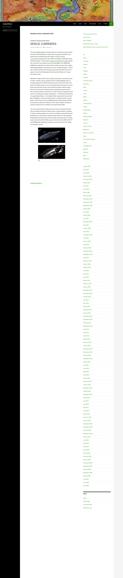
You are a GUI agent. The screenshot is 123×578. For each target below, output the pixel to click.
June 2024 (86, 212)
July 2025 (86, 186)
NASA (85, 97)
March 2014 (86, 306)
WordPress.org (87, 508)
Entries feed (86, 501)
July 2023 (86, 218)
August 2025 (86, 182)
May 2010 (86, 446)
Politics (85, 113)
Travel (85, 142)
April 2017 (86, 244)
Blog (99, 23)
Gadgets (85, 71)
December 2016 (87, 251)
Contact (105, 23)
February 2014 (87, 309)
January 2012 (87, 384)
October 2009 (87, 469)
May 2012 (86, 371)
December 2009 (87, 463)
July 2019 (86, 238)
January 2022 (87, 228)
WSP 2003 (86, 159)
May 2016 (86, 257)
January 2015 (87, 287)
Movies (85, 90)
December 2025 (87, 179)
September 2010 (87, 433)
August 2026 (86, 166)
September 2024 (87, 205)
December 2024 (87, 199)
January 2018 (87, 241)
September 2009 (87, 472)
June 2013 (86, 329)
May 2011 (86, 407)
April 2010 (86, 450)
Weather (85, 149)
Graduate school (87, 80)
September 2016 (87, 254)
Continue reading (36, 183)
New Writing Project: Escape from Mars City (95, 47)
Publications (92, 23)
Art (84, 54)
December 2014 (87, 290)
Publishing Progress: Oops (90, 44)
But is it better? (87, 40)
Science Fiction (41, 40)
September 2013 (87, 326)
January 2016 (87, 264)
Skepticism (86, 129)
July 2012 (86, 365)
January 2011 (87, 420)
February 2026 (87, 176)
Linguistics (86, 84)
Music (85, 93)
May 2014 (86, 303)
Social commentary (88, 133)
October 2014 (87, 296)
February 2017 (87, 248)
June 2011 (86, 404)
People (85, 106)
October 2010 (87, 430)
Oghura (85, 100)
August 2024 (86, 208)
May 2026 (86, 169)
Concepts (33, 40)
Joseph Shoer (7, 24)
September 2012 (87, 358)
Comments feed (87, 504)
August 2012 (86, 362)
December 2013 (87, 316)
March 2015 (86, 280)
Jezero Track (86, 37)
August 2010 (86, 437)
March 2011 (86, 414)
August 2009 (86, 476)
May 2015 (86, 274)
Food (84, 67)
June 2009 (86, 482)
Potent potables (87, 116)
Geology (85, 77)
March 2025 (86, 192)
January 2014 (87, 313)
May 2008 (86, 485)
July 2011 (86, 401)
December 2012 (87, 349)
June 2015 (86, 270)
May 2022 (86, 225)
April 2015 (86, 277)
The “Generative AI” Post (90, 34)
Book (80, 23)
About (74, 23)
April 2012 (86, 375)
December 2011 (87, 388)
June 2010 (86, 443)
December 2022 (87, 221)
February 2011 (87, 417)
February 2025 (87, 195)
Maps (85, 23)
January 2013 (87, 345)
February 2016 (87, 261)
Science (85, 123)
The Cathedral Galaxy (89, 139)
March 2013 (86, 339)
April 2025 (86, 189)
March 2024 (86, 215)
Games (85, 74)
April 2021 (86, 231)
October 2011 (87, 391)
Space (47, 40)
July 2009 (86, 479)
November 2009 (87, 466)
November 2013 (87, 319)
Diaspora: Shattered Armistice (59, 61)
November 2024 (87, 202)
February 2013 (87, 342)
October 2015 (87, 267)
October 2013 (87, 322)
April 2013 (86, 336)
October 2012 (87, 355)
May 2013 (86, 332)
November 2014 (87, 293)
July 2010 (86, 440)
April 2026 (86, 173)
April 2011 (86, 410)
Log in (85, 498)
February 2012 (87, 381)
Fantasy (85, 64)
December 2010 (87, 423)
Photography (86, 110)
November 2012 (87, 352)
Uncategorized (87, 146)
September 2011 (87, 394)
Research (85, 119)
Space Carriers (43, 44)
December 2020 (87, 235)
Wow (84, 155)
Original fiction (87, 103)
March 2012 (86, 378)
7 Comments (48, 47)
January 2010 (87, 459)
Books (85, 58)
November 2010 (87, 427)
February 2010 (87, 456)
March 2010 (86, 453)
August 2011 (86, 397)
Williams (85, 152)
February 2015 (87, 283)
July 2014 (86, 300)
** (67, 67)
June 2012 (86, 368)
